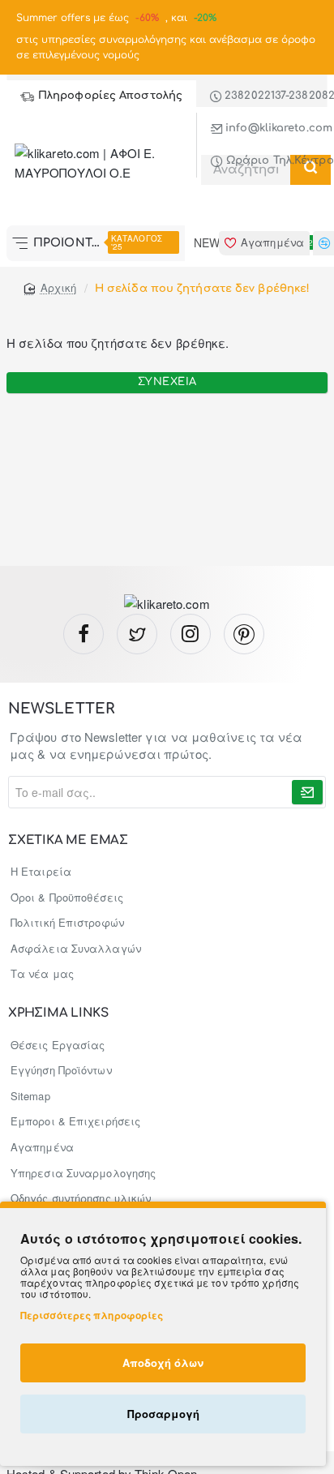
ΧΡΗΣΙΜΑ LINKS (58, 1013)
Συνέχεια (167, 382)
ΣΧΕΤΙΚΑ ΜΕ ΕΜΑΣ (68, 840)
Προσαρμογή (163, 1413)
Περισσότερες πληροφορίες (91, 1315)
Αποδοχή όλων (162, 1362)
